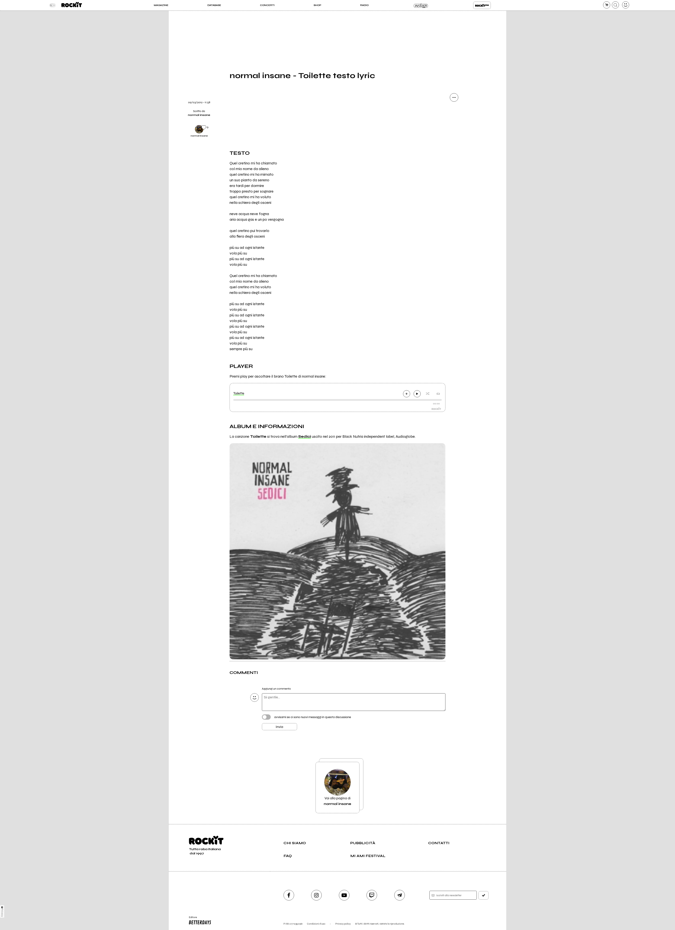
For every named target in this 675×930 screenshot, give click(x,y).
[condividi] (454, 97)
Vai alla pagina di (337, 801)
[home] (71, 5)
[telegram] (399, 895)
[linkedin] (454, 157)
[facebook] (454, 145)
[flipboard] (454, 121)
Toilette (238, 393)
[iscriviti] (483, 895)
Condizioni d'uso (316, 923)
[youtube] (344, 895)
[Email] (454, 109)
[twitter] (454, 133)
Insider (421, 5)
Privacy (2, 913)
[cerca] (615, 4)
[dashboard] (625, 4)
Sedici (304, 436)
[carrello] (606, 4)
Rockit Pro (482, 5)
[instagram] (316, 895)
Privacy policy (343, 923)
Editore (191, 919)
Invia (279, 727)
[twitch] (372, 895)
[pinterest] (454, 169)
